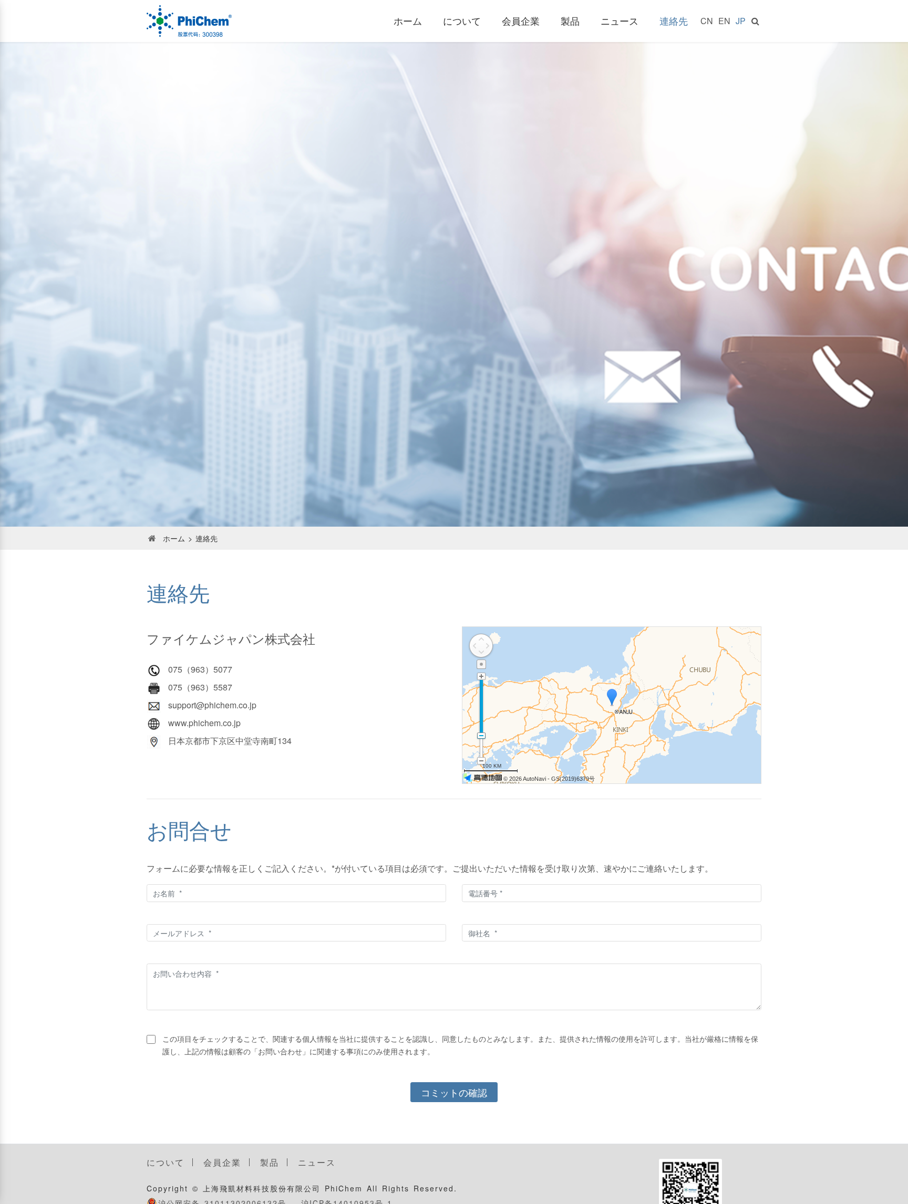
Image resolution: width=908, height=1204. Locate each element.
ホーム (408, 20)
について (462, 20)
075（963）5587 (200, 687)
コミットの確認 (454, 1092)
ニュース (619, 20)
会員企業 (521, 20)
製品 (570, 20)
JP (741, 21)
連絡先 (673, 20)
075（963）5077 (200, 669)
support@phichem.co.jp (212, 705)
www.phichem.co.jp (204, 723)
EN (724, 21)
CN (706, 21)
